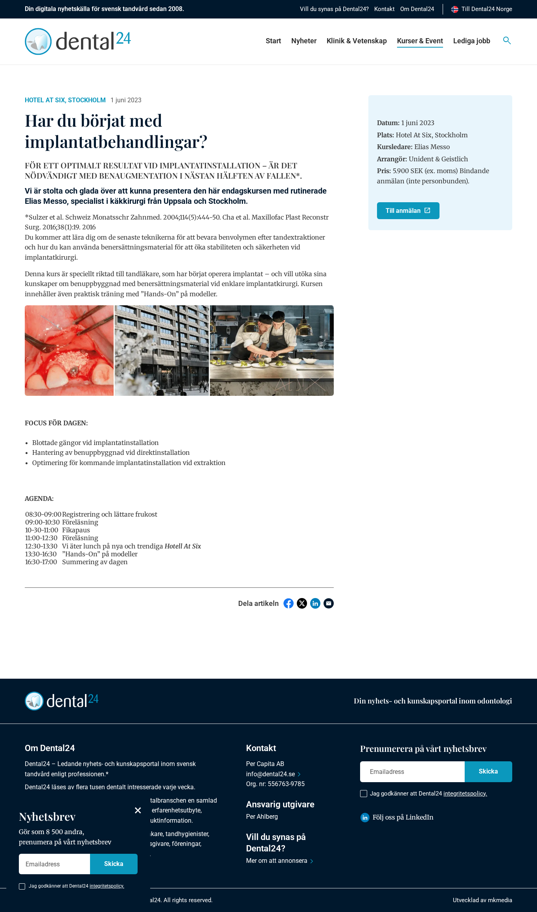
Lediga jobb (471, 41)
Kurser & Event (420, 41)
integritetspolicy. (465, 793)
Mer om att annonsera (276, 860)
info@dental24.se (270, 774)
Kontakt (384, 9)
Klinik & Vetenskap (357, 41)
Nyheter (303, 41)
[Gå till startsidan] (62, 700)
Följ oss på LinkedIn (403, 817)
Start (273, 41)
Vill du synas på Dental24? (334, 9)
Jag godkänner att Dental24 (428, 793)
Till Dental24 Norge (487, 9)
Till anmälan (403, 210)
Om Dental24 (417, 9)
